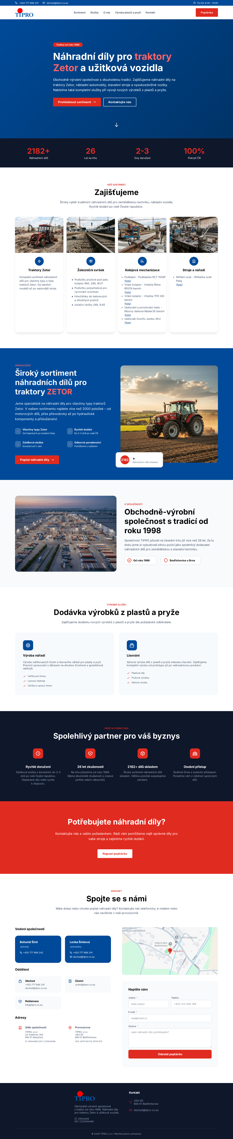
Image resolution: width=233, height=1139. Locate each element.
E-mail (131, 1012)
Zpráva (132, 1026)
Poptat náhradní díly (34, 459)
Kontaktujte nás (119, 102)
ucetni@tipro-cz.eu (85, 984)
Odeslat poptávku (170, 1054)
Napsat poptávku (115, 853)
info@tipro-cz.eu (34, 1004)
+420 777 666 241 (35, 984)
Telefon (175, 997)
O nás (106, 12)
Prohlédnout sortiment (74, 102)
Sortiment (80, 12)
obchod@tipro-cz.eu (36, 988)
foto (127, 280)
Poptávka (207, 12)
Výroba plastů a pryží (128, 12)
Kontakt (150, 12)
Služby (94, 12)
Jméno (131, 997)
